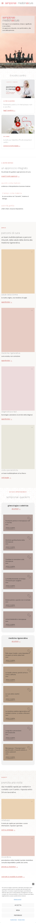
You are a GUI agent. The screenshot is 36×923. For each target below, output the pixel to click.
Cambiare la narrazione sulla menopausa (14, 560)
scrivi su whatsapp (7, 830)
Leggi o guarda (10, 527)
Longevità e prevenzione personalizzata (13, 732)
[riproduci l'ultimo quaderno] (18, 89)
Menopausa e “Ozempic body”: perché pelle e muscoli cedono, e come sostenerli (16, 750)
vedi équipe (5, 477)
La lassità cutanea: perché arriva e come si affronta (16, 674)
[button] (33, 884)
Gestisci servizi (17, 899)
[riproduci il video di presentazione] (18, 124)
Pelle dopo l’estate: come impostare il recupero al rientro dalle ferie (17, 654)
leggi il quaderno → (9, 110)
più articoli (15, 509)
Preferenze (18, 915)
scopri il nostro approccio (9, 176)
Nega (18, 910)
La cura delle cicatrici (12, 694)
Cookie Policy (13, 919)
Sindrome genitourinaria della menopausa (15, 541)
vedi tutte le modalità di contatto (12, 877)
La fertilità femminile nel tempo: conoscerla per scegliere (15, 580)
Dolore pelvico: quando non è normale (18, 600)
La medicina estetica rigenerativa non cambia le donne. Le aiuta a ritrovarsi (17, 712)
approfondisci (5, 302)
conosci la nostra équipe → (11, 146)
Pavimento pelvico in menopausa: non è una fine (17, 105)
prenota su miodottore (8, 867)
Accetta (18, 905)
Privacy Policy (21, 919)
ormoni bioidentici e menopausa (15, 619)
